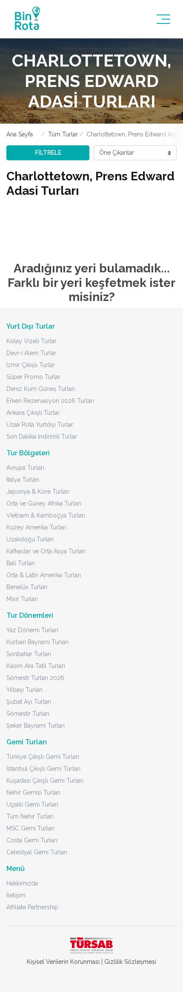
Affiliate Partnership (32, 907)
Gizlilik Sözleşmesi (130, 961)
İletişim (16, 895)
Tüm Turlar (63, 134)
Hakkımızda (22, 883)
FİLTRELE (48, 152)
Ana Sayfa (19, 134)
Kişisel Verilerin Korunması (63, 961)
